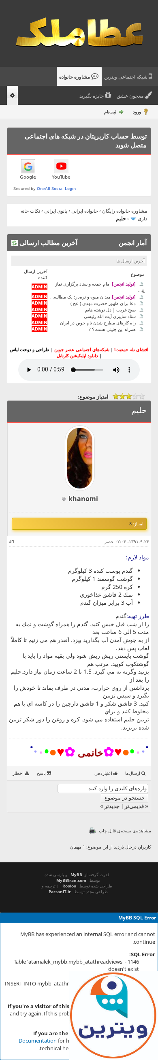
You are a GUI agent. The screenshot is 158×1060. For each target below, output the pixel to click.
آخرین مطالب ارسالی (47, 242)
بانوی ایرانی (55, 210)
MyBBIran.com (71, 880)
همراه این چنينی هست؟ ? (112, 329)
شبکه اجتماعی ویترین (126, 77)
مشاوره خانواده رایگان (124, 210)
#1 (11, 541)
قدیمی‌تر (134, 806)
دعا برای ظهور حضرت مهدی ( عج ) (103, 303)
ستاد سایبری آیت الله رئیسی (110, 316)
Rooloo (69, 886)
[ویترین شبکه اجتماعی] (113, 1015)
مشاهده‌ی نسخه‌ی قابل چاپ (125, 831)
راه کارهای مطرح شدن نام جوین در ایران (98, 322)
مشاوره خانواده (75, 77)
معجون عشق (131, 96)
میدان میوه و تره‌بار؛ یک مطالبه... (93, 296)
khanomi (83, 498)
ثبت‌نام (110, 112)
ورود (137, 112)
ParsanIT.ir (60, 891)
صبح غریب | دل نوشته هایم (110, 309)
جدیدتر (112, 806)
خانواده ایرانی (84, 210)
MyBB (76, 874)
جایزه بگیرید (92, 96)
